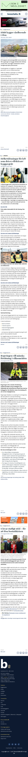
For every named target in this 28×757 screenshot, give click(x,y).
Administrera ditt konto (6, 736)
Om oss (2, 722)
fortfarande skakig (18, 610)
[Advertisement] (14, 132)
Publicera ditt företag (5, 729)
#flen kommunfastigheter (9, 112)
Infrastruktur (3, 695)
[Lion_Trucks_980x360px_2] (14, 22)
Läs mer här (4, 207)
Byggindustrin (6, 29)
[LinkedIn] (15, 744)
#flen (2, 112)
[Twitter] (19, 744)
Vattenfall (3, 710)
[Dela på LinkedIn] (23, 150)
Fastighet (3, 691)
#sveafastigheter (5, 115)
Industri (2, 693)
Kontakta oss (4, 724)
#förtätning (4, 477)
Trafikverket (3, 704)
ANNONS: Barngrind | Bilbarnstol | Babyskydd (11, 714)
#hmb (17, 112)
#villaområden (4, 479)
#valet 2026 (21, 477)
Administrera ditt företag (6, 731)
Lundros (5, 677)
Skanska (2, 700)
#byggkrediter (4, 618)
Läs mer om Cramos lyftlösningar (10, 233)
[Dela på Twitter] (20, 150)
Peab (2, 706)
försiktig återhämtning (11, 609)
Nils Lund (3, 512)
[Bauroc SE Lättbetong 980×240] (14, 520)
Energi (2, 689)
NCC (2, 702)
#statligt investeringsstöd (14, 618)
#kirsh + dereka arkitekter (13, 114)
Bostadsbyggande (5, 708)
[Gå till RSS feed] (26, 150)
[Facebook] (9, 744)
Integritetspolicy (9, 748)
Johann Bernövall (5, 149)
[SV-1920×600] (14, 5)
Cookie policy (19, 748)
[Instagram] (12, 744)
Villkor (14, 748)
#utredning (15, 477)
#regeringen (10, 477)
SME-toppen (3, 716)
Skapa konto (3, 738)
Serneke (2, 712)
